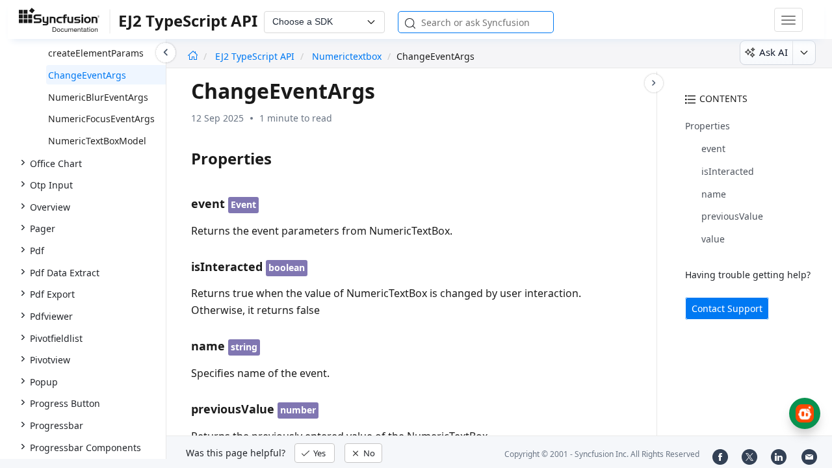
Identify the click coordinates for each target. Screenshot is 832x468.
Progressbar (56, 425)
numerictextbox (347, 56)
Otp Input (51, 185)
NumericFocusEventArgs (101, 118)
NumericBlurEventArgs (98, 97)
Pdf (37, 250)
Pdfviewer (51, 316)
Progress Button (65, 403)
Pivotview (50, 360)
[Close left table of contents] (165, 52)
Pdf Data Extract (64, 272)
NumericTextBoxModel (97, 141)
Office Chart (56, 163)
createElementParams (96, 53)
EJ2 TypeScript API (256, 56)
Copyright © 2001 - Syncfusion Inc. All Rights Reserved (601, 454)
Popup (44, 382)
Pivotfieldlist (56, 338)
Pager (42, 228)
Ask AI (773, 52)
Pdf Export (52, 294)
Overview (50, 207)
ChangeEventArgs (87, 75)
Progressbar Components (85, 447)
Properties (707, 126)
